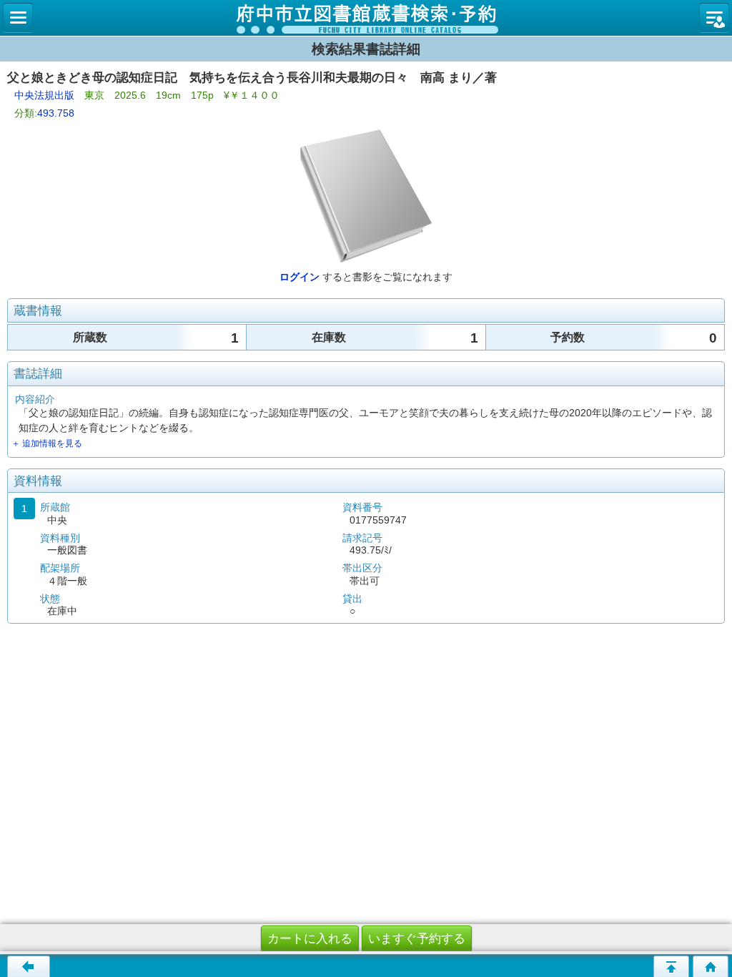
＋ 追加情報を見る (46, 443)
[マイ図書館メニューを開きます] (714, 18)
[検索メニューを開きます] (18, 18)
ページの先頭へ (671, 966)
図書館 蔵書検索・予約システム (366, 18)
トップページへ (710, 966)
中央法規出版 (44, 95)
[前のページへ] (28, 966)
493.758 (55, 113)
